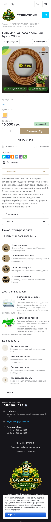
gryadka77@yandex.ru (18, 421)
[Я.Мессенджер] (4, 157)
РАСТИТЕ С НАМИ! (26, 15)
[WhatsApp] (25, 157)
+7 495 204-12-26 (12, 405)
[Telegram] (16, 157)
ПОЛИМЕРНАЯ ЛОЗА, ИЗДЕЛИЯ (24, 24)
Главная (5, 24)
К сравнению (12, 147)
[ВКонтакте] (8, 157)
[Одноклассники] (12, 157)
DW (3, 104)
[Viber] (20, 157)
